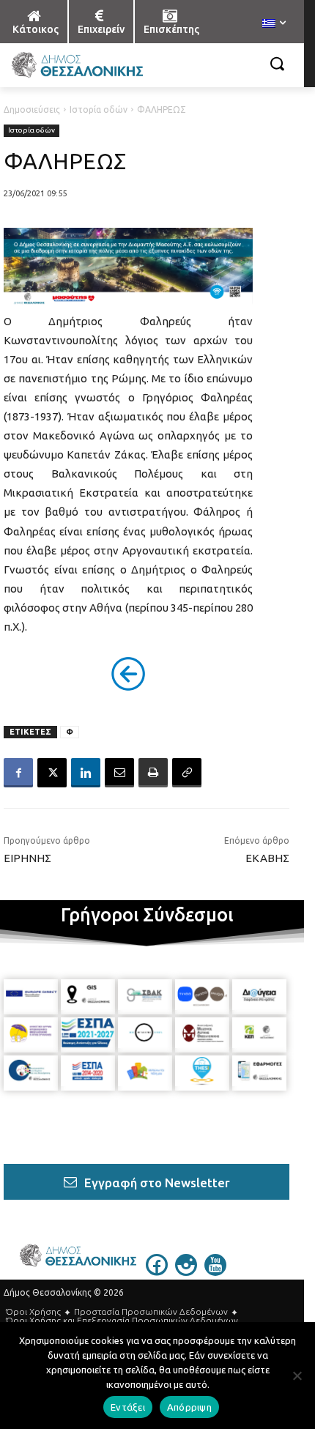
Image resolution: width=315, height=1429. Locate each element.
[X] (52, 772)
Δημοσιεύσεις (32, 109)
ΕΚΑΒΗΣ (267, 858)
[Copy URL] (186, 772)
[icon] (156, 1271)
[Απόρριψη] (296, 1375)
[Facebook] (18, 772)
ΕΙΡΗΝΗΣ (27, 858)
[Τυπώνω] (153, 772)
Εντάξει (128, 1407)
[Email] (119, 772)
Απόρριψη (189, 1407)
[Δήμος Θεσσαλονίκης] (107, 65)
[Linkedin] (85, 772)
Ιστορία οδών (98, 109)
